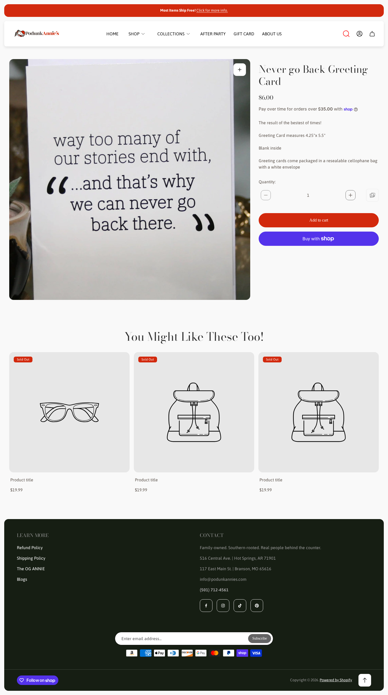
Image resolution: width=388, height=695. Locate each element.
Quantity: (267, 181)
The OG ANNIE (31, 568)
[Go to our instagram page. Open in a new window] (223, 605)
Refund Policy (30, 547)
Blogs (22, 579)
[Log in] (359, 33)
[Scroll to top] (364, 680)
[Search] (346, 33)
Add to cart (318, 220)
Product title (21, 479)
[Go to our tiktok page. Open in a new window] (240, 605)
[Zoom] (239, 69)
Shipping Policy (31, 558)
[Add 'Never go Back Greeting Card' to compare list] (372, 195)
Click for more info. (212, 10)
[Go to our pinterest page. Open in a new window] (256, 605)
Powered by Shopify (336, 680)
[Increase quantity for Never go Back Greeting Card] (351, 195)
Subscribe (259, 638)
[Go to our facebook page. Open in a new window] (206, 605)
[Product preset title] (69, 412)
